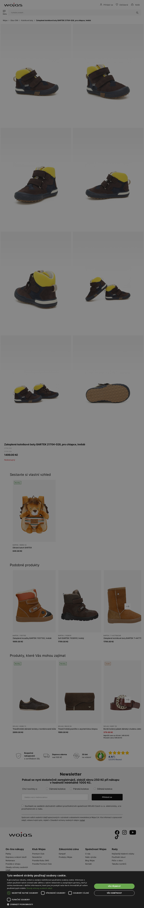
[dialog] (72, 454)
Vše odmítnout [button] (114, 893)
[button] (49, 904)
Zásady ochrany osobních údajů (39, 888)
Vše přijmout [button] (114, 886)
